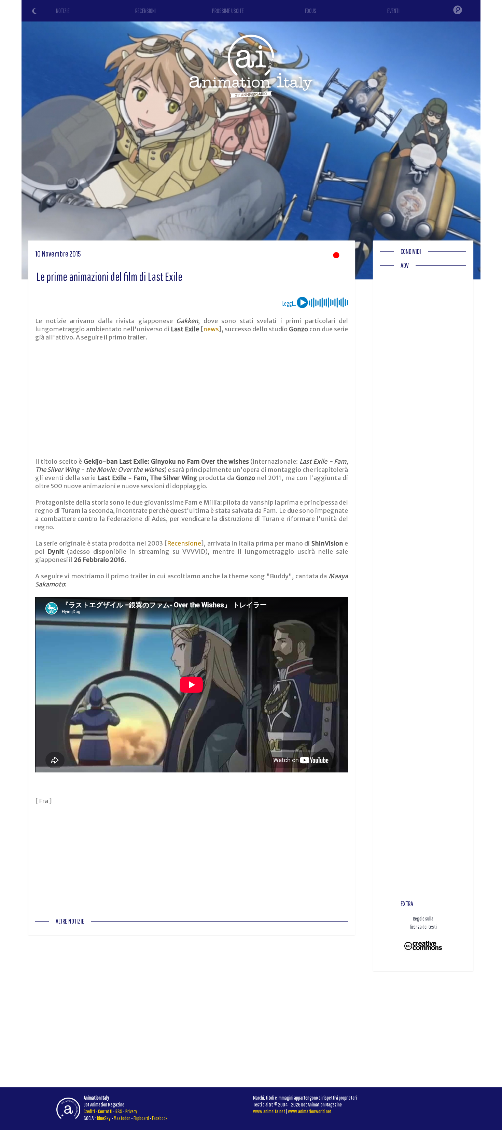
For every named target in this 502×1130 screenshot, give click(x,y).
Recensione (184, 543)
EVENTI (393, 10)
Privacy (131, 1111)
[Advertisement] (191, 399)
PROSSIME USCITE (228, 10)
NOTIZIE (63, 10)
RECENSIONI (145, 10)
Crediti (89, 1111)
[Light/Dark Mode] (35, 12)
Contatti (105, 1111)
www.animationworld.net (310, 1111)
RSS (118, 1111)
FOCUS (310, 10)
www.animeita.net (269, 1111)
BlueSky (104, 1118)
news (211, 329)
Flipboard (141, 1118)
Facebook (160, 1118)
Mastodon (122, 1118)
